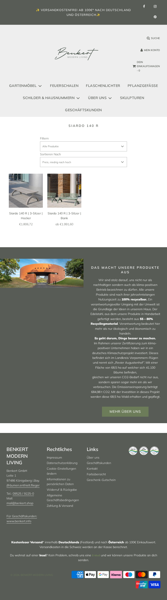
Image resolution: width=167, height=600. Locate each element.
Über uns (93, 457)
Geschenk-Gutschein (101, 480)
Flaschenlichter (103, 85)
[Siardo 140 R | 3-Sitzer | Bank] (64, 191)
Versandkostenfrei (59, 10)
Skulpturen (132, 98)
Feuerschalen (64, 85)
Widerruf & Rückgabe (62, 490)
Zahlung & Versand (60, 506)
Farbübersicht (96, 474)
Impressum (54, 457)
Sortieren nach (50, 154)
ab (64, 224)
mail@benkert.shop (20, 503)
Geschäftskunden (83, 110)
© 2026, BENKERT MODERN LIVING (31, 575)
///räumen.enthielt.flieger (23, 485)
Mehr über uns (125, 411)
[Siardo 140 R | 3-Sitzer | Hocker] (26, 191)
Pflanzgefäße (143, 85)
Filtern (44, 138)
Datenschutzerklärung (62, 463)
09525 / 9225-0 (23, 494)
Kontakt (92, 469)
